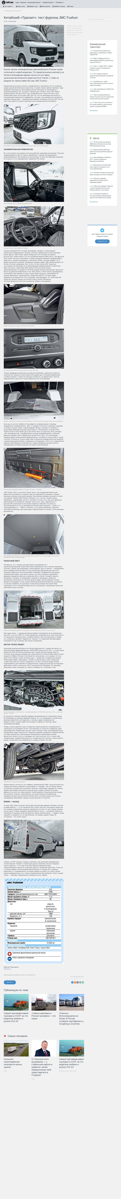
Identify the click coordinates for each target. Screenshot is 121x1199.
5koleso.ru (7, 969)
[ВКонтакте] (72, 982)
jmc (27, 974)
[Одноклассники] (75, 982)
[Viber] (77, 982)
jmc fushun (22, 974)
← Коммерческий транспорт (12, 10)
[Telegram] (83, 982)
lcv (35, 974)
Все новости (94, 110)
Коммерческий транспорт (68, 1071)
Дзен (5, 1071)
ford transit (31, 974)
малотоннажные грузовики (11, 974)
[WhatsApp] (80, 982)
